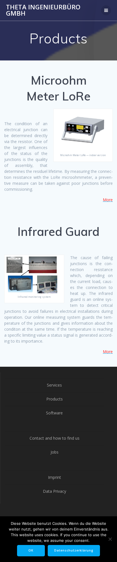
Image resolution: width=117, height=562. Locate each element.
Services (54, 385)
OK (31, 550)
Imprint (54, 477)
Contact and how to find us (55, 438)
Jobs (54, 452)
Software (54, 413)
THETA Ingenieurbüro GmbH (43, 10)
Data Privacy (54, 491)
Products (54, 399)
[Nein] (110, 539)
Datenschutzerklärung (73, 550)
